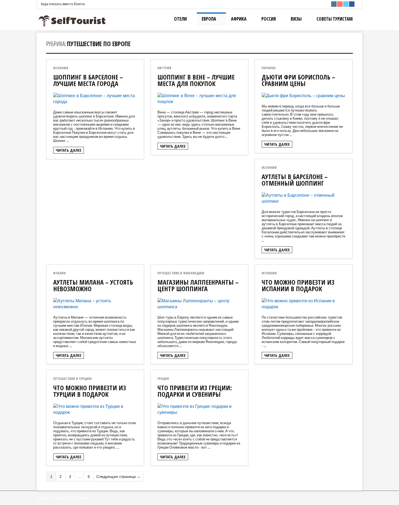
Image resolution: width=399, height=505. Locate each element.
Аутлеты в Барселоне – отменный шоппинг (295, 180)
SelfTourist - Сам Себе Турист (57, 498)
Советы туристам (334, 19)
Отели (180, 19)
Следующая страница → (118, 476)
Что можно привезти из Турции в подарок (89, 391)
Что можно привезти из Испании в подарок (298, 285)
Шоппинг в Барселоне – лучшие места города (88, 80)
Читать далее (68, 150)
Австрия (164, 68)
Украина (269, 68)
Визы (296, 19)
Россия (268, 19)
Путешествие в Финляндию (180, 273)
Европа (209, 19)
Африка (238, 19)
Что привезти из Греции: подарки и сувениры (194, 391)
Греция (163, 378)
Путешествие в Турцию (72, 378)
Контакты (86, 498)
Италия (59, 273)
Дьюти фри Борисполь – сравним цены (298, 80)
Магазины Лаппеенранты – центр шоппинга (198, 285)
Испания (60, 68)
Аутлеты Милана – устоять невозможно (93, 285)
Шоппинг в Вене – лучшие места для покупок (196, 80)
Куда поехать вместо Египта (63, 4)
